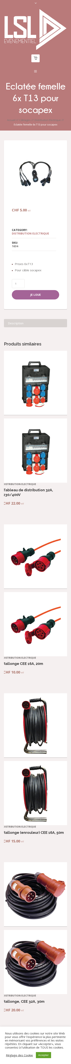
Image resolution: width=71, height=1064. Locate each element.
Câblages (25, 120)
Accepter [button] (43, 1055)
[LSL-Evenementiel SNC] (35, 29)
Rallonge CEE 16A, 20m (23, 664)
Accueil (11, 120)
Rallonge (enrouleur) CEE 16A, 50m (33, 832)
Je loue (35, 295)
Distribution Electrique (48, 120)
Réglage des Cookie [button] (19, 1055)
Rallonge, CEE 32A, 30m (23, 1001)
